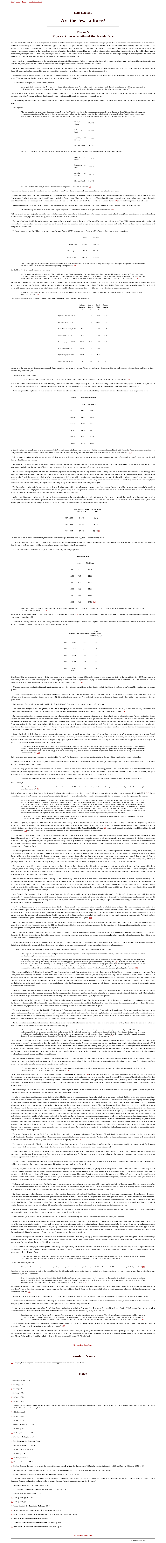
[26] (111, 1036)
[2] (90, 187)
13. (12, 1433)
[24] (116, 962)
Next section (78, 1345)
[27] (69, 1070)
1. (11, 1380)
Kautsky (24, 2)
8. (11, 1412)
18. (12, 1453)
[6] (38, 294)
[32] (29, 1292)
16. (12, 1445)
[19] (38, 789)
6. (11, 1401)
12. (12, 1429)
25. (12, 1485)
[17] (123, 711)
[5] (137, 278)
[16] (81, 682)
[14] (76, 614)
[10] (130, 453)
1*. (12, 1363)
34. (12, 1523)
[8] (129, 379)
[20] (147, 793)
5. (11, 1397)
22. (12, 1470)
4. (11, 1393)
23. (12, 1474)
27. (12, 1493)
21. (12, 1466)
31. (12, 1510)
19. (12, 1458)
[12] (94, 602)
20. (12, 1462)
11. (12, 1424)
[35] (63, 1326)
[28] (87, 1074)
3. (11, 1389)
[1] (130, 89)
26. (12, 1489)
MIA (12, 2)
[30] (143, 1267)
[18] (38, 753)
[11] (99, 531)
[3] (113, 210)
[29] (80, 1140)
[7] (91, 298)
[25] (136, 968)
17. (12, 1449)
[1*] (116, 201)
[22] (25, 831)
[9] (95, 443)
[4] (75, 266)
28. (12, 1498)
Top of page (88, 1345)
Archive (18, 2)
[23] (90, 918)
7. (11, 1405)
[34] (142, 1319)
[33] (93, 1303)
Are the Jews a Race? (35, 2)
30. (12, 1506)
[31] (84, 1282)
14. (12, 1437)
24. (12, 1478)
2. (11, 1385)
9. (11, 1416)
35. (12, 1527)
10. (12, 1420)
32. (12, 1514)
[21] (104, 828)
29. (12, 1502)
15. (12, 1441)
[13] (45, 610)
